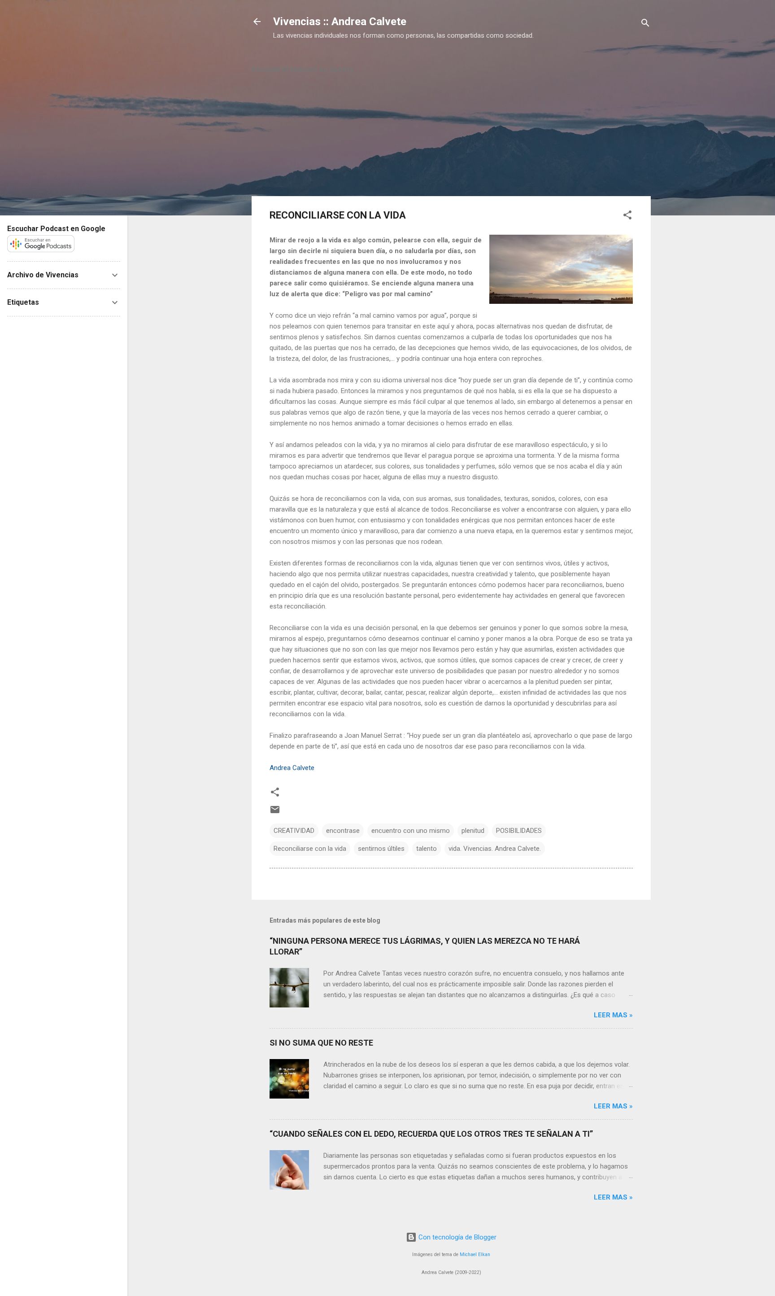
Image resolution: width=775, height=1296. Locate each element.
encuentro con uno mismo (410, 831)
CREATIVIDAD (294, 831)
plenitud (473, 831)
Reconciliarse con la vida (310, 849)
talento (426, 849)
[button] (627, 216)
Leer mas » (613, 1015)
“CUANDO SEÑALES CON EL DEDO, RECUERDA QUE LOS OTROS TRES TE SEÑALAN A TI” (431, 1133)
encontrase (343, 831)
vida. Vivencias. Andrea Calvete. (494, 849)
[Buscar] (645, 24)
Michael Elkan (475, 1254)
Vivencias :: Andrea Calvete (339, 21)
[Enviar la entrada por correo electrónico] (275, 813)
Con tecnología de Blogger (456, 1237)
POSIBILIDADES (519, 831)
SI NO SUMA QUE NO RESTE (321, 1042)
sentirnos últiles (381, 849)
